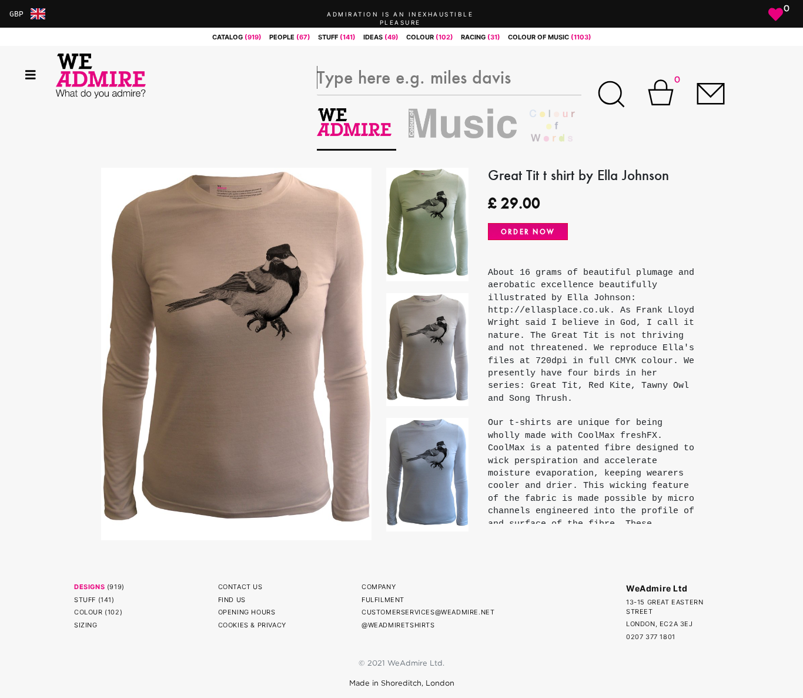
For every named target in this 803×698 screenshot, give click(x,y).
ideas (381, 37)
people (289, 37)
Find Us (232, 600)
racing (480, 37)
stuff (337, 37)
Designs (89, 587)
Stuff (85, 600)
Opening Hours (247, 612)
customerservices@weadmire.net (428, 612)
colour (429, 37)
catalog (237, 37)
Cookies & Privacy (252, 625)
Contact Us (240, 587)
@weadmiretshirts (398, 625)
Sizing (86, 625)
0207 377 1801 (650, 637)
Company (379, 587)
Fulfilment (383, 600)
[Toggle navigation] (31, 75)
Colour (88, 612)
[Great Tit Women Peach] (236, 353)
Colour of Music (549, 37)
